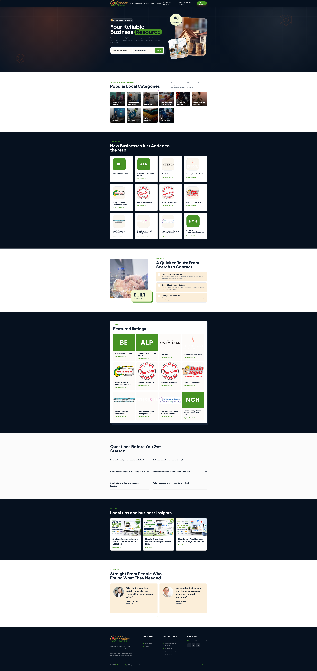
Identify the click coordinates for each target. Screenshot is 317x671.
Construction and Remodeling (170, 653)
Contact (158, 3)
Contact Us (148, 650)
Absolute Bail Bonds (144, 202)
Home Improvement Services (171, 644)
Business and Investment (172, 640)
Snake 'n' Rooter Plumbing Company (120, 203)
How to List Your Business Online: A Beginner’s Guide (191, 540)
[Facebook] (189, 645)
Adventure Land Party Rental (145, 174)
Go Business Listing (121, 665)
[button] (157, 616)
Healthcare (168, 649)
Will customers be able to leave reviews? (180, 471)
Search (159, 50)
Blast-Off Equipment (121, 174)
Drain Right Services (193, 202)
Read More (115, 547)
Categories (138, 3)
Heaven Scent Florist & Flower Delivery (170, 232)
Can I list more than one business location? (129, 484)
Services (146, 3)
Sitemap (204, 665)
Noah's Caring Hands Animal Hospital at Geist (195, 231)
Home (131, 3)
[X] (193, 645)
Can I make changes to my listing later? (129, 471)
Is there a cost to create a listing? (180, 459)
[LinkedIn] (198, 645)
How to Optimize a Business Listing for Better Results (158, 541)
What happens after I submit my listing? (180, 482)
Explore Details (117, 177)
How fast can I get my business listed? (129, 459)
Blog (152, 3)
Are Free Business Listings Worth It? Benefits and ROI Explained (125, 541)
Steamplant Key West (194, 174)
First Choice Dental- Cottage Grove (145, 232)
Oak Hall (165, 174)
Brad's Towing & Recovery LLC (119, 232)
